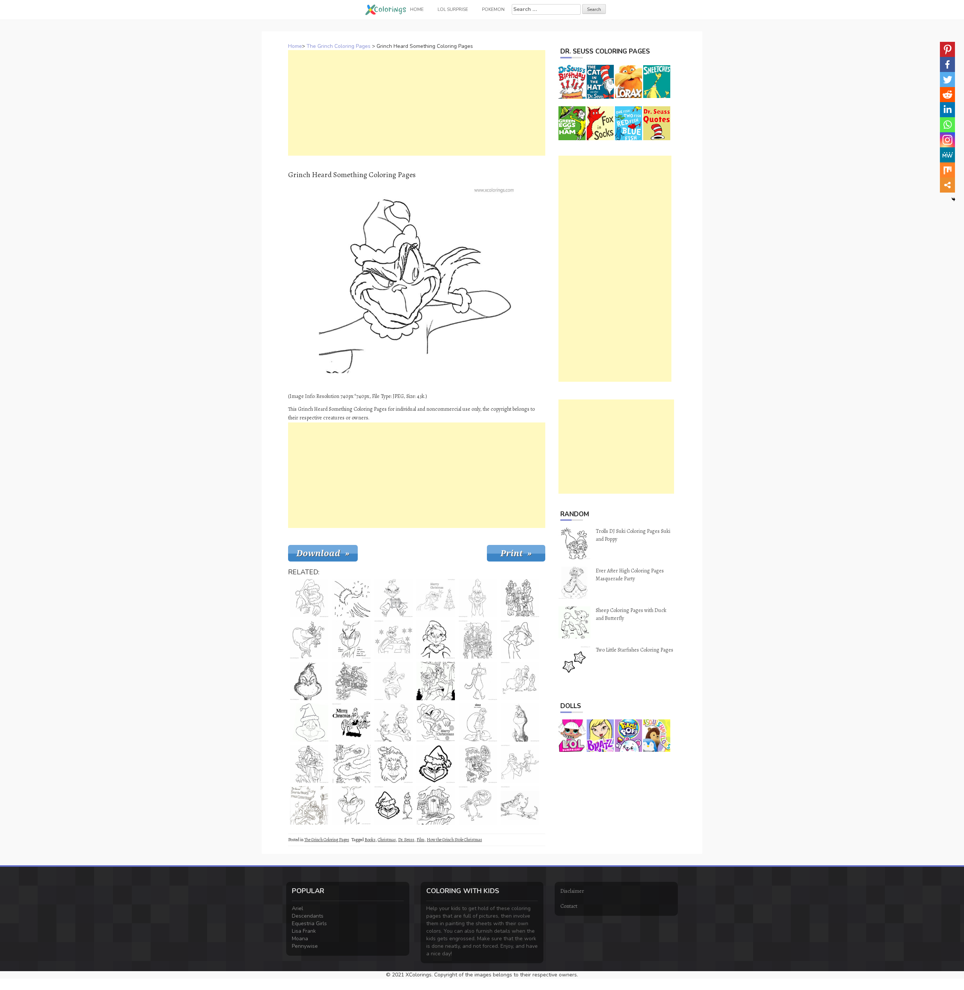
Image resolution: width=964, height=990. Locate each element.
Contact (568, 906)
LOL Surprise (453, 9)
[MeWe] (947, 154)
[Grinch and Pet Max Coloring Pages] (520, 681)
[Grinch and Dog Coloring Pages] (393, 722)
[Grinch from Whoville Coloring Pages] (478, 639)
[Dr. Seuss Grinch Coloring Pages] (478, 681)
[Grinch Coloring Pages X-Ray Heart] (393, 598)
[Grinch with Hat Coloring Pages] (435, 639)
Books (370, 840)
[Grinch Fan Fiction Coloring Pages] (351, 805)
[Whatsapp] (947, 124)
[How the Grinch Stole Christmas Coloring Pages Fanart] (309, 805)
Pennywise (305, 946)
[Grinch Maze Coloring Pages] (351, 764)
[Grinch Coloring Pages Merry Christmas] (351, 722)
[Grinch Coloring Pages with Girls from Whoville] (520, 598)
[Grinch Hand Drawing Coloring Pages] (351, 639)
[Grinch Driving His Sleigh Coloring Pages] (351, 681)
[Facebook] (947, 64)
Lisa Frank (304, 931)
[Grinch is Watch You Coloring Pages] (309, 598)
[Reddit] (947, 94)
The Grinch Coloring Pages (339, 46)
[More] (947, 185)
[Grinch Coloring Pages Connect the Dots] (351, 598)
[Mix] (947, 169)
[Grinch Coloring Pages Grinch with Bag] (478, 722)
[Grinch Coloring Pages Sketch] (309, 681)
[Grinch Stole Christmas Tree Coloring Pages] (435, 598)
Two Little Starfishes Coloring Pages (634, 649)
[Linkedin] (947, 109)
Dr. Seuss (406, 840)
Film (420, 840)
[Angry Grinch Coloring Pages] (520, 639)
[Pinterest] (947, 49)
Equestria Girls (309, 923)
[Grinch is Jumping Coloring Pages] (393, 681)
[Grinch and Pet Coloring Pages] (435, 681)
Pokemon (493, 9)
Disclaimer (572, 891)
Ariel (297, 908)
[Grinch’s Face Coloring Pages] (393, 764)
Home (295, 46)
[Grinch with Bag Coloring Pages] (309, 639)
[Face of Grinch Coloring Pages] (309, 722)
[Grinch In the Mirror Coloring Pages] (478, 805)
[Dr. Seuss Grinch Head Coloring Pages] (435, 764)
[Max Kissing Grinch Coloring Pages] (520, 764)
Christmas (387, 840)
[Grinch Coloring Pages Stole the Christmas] (478, 764)
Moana (300, 938)
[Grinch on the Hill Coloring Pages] (309, 764)
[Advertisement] (416, 103)
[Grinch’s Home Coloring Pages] (435, 805)
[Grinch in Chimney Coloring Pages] (393, 639)
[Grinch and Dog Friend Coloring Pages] (520, 805)
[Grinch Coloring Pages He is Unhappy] (478, 598)
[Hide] (953, 199)
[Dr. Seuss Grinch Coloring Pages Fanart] (520, 722)
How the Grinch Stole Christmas (454, 840)
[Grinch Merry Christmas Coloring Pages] (435, 722)
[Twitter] (947, 79)
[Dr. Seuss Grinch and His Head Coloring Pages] (393, 805)
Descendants (307, 916)
